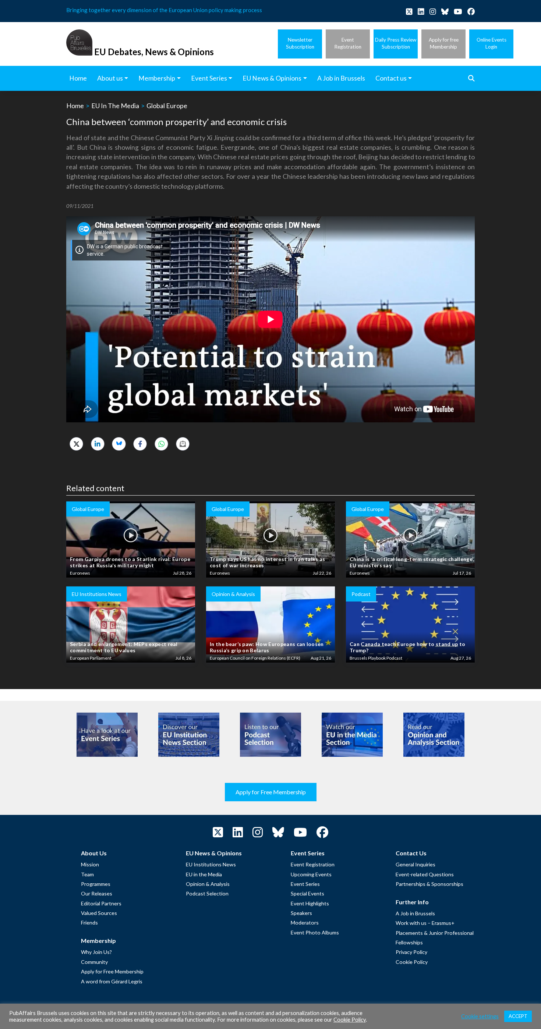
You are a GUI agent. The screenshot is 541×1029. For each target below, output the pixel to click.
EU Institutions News (211, 864)
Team (87, 874)
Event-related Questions (425, 874)
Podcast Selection (207, 893)
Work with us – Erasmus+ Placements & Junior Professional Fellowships (435, 932)
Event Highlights (310, 903)
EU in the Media (204, 874)
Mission (90, 864)
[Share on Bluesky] (118, 444)
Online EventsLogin (491, 43)
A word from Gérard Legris (111, 981)
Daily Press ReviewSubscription (395, 43)
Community (94, 962)
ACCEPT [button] (518, 1016)
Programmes (95, 884)
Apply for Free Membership (271, 791)
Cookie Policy (412, 962)
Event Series (305, 884)
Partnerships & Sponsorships (429, 884)
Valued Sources (99, 913)
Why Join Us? (96, 952)
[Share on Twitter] (76, 444)
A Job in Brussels (415, 913)
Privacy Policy (411, 952)
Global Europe (166, 106)
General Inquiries (415, 864)
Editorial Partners (101, 903)
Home (75, 106)
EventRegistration (347, 43)
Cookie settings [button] (480, 1016)
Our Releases (96, 893)
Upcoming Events (311, 874)
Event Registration (313, 864)
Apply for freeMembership (444, 43)
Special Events (307, 893)
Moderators (305, 922)
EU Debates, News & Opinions (154, 51)
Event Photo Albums (315, 932)
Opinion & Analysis (208, 884)
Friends (89, 922)
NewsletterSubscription (300, 43)
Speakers (301, 913)
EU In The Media (115, 106)
